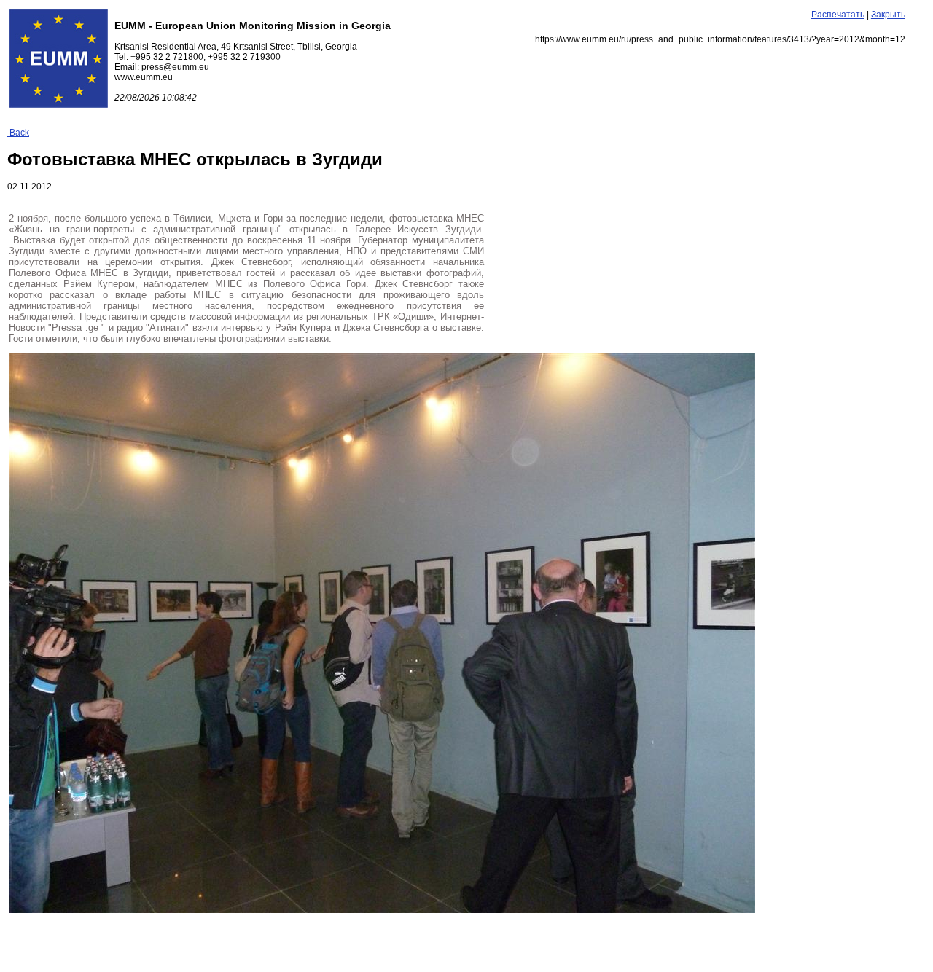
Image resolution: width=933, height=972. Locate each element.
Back (18, 133)
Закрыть (888, 14)
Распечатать (837, 14)
